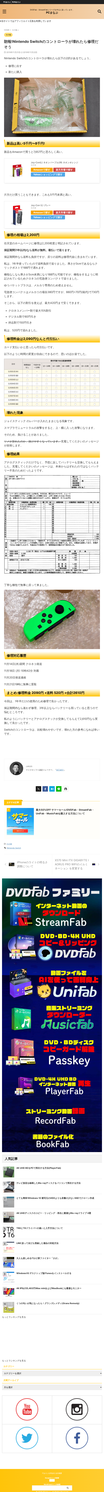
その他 (9, 844)
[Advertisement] (52, 1339)
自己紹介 (60, 770)
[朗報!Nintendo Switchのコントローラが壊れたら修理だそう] (52, 789)
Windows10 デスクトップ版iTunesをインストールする (43, 1273)
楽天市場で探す (64, 169)
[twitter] (38, 789)
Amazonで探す (41, 169)
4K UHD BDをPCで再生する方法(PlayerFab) (38, 1168)
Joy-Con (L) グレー (41, 205)
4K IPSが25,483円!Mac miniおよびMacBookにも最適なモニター (48, 1288)
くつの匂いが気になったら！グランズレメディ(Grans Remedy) (47, 1303)
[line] (58, 789)
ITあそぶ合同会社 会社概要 (52, 1473)
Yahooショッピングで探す (48, 174)
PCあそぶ (7, 2)
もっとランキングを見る (14, 1317)
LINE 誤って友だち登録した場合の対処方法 (37, 1243)
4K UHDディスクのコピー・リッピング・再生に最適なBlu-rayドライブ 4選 (53, 1213)
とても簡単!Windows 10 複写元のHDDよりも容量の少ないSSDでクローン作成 (55, 1198)
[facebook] (45, 789)
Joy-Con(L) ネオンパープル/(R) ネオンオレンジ (54, 162)
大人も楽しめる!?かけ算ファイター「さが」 (37, 1258)
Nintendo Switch (14, 848)
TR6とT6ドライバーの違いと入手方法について (39, 1228)
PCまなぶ (52, 12)
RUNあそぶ (16, 2)
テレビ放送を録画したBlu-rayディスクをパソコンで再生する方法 (48, 1183)
